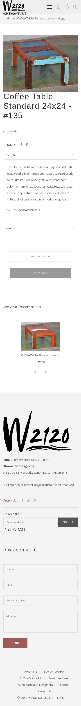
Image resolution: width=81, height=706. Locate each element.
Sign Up (68, 522)
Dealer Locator (54, 672)
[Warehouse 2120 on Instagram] (35, 501)
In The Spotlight (30, 678)
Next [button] (46, 371)
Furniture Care (58, 678)
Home (11, 18)
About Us (30, 672)
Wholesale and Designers (35, 685)
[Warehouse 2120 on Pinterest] (28, 501)
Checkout (40, 273)
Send (15, 643)
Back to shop (40, 256)
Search (65, 685)
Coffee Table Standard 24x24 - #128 (40, 359)
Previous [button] (35, 371)
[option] (40, 63)
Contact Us (44, 691)
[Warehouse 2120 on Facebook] (22, 501)
